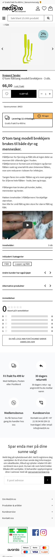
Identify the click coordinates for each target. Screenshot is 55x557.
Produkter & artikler (12, 505)
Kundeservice (9, 511)
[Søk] (48, 18)
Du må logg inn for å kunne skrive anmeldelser (27, 340)
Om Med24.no (9, 499)
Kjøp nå (24, 93)
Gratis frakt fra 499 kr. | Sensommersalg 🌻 (23, 2)
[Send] (47, 480)
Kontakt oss (8, 518)
